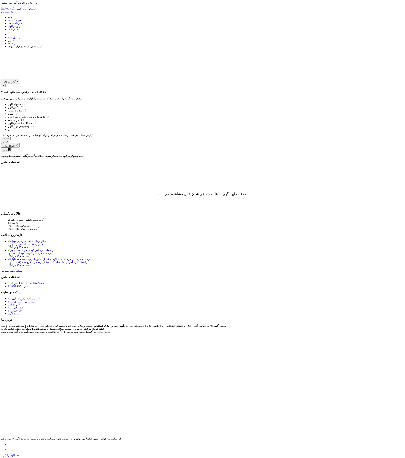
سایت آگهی (13, 313)
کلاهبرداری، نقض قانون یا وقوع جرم (27, 117)
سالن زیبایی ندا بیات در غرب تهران (25, 244)
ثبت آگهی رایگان (23, 8)
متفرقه (11, 43)
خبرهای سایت (15, 23)
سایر (10, 129)
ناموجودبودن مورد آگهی (20, 126)
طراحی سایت (15, 310)
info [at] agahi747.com (32, 283)
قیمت (11, 113)
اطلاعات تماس (16, 110)
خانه (10, 17)
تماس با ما (13, 29)
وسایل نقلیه (14, 37)
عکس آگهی (14, 107)
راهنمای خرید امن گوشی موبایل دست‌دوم (29, 253)
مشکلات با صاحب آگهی (20, 123)
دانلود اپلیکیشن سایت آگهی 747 (24, 298)
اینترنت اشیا (14, 304)
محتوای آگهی (15, 104)
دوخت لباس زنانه (17, 307)
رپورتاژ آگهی (14, 26)
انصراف (6, 138)
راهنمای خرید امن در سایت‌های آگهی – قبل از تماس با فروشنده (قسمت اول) (47, 262)
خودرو (11, 40)
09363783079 (15, 286)
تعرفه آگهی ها (15, 20)
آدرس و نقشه (15, 120)
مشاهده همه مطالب (11, 270)
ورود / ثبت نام (8, 11)
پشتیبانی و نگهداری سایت (21, 301)
